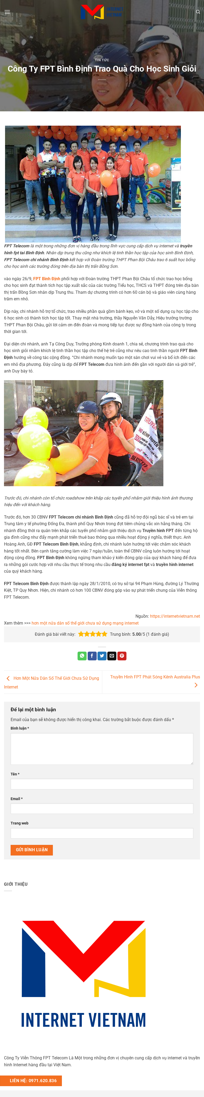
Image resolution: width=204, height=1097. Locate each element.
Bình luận (20, 728)
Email (17, 799)
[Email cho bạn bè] (111, 656)
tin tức (102, 60)
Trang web (19, 823)
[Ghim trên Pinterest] (121, 656)
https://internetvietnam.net (175, 616)
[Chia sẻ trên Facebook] (92, 656)
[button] (81, 634)
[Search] (198, 12)
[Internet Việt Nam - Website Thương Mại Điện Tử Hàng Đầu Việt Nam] (102, 11)
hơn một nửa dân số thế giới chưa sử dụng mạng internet (85, 623)
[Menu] (7, 11)
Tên (15, 774)
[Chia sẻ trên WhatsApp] (82, 656)
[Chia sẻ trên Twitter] (102, 656)
